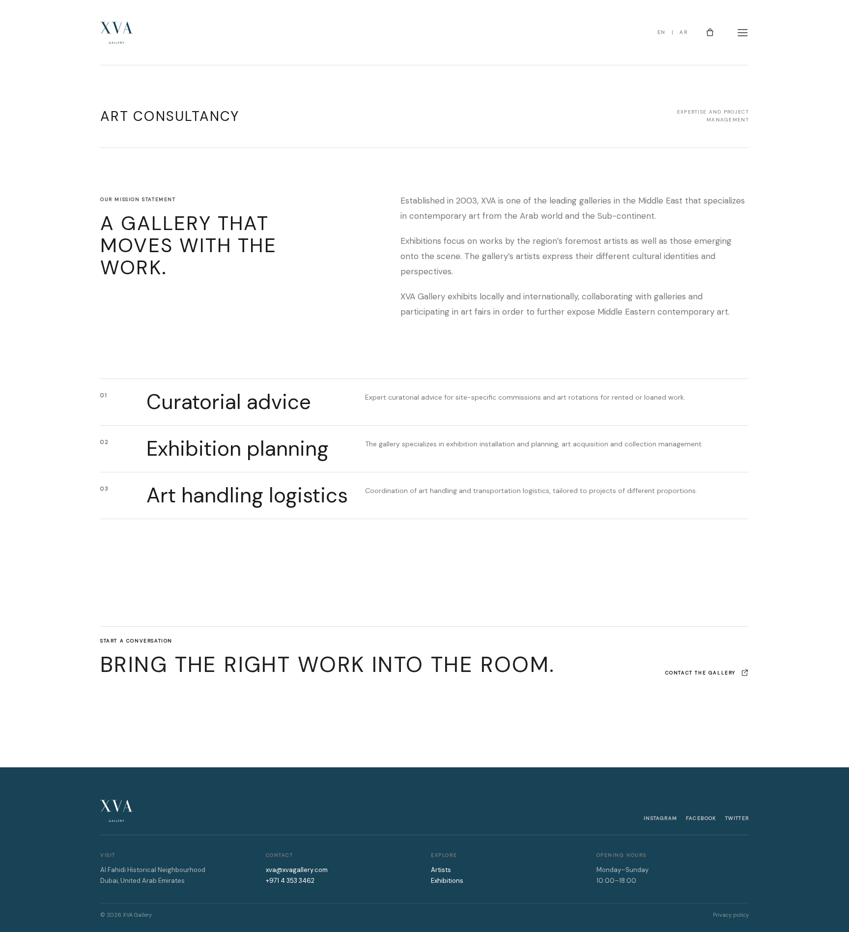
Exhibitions (447, 880)
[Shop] (710, 32)
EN (661, 32)
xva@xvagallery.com (297, 870)
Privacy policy (731, 914)
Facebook (701, 818)
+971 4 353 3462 (290, 880)
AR (683, 32)
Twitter (737, 818)
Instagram (660, 818)
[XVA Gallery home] (116, 33)
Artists (441, 870)
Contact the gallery (700, 673)
